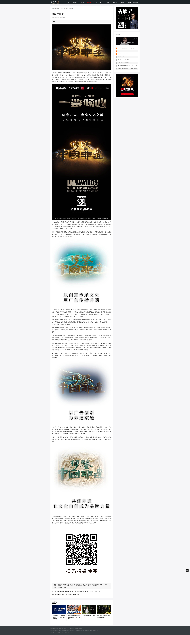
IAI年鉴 (129, 2)
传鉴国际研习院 (121, 56)
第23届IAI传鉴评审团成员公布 (124, 59)
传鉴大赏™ (102, 2)
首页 (69, 2)
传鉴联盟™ (122, 2)
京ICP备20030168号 (69, 632)
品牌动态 (89, 2)
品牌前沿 (82, 2)
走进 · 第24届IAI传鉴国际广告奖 (124, 62)
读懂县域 (115, 2)
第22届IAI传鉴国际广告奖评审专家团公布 (126, 53)
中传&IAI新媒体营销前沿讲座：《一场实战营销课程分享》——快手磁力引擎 (78, 591)
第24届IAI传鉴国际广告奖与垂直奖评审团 (126, 51)
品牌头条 (71, 8)
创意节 (95, 2)
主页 (62, 8)
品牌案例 (75, 2)
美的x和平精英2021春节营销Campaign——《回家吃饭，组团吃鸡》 (131, 65)
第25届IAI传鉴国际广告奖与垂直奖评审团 (126, 48)
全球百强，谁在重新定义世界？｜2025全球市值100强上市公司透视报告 (132, 68)
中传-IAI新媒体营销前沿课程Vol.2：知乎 (68, 594)
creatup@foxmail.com (94, 630)
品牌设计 (135, 2)
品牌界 (108, 2)
